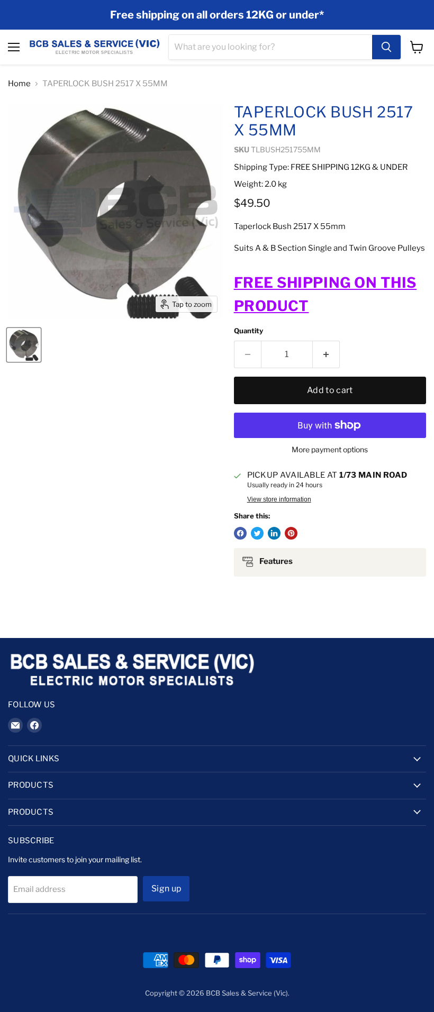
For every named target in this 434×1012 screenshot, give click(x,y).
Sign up (166, 888)
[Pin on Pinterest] (291, 533)
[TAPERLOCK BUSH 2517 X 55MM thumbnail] (24, 345)
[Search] (386, 47)
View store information (279, 499)
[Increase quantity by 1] (326, 354)
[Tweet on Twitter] (257, 533)
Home (19, 83)
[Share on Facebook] (240, 533)
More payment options (330, 449)
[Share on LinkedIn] (274, 533)
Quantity (248, 331)
